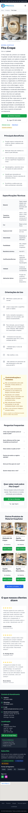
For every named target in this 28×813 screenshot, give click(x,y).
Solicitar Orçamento (15, 115)
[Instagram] (6, 776)
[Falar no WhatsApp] (25, 810)
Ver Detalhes (7, 544)
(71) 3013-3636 (8, 699)
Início (2, 10)
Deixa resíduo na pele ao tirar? (11, 448)
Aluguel (14, 803)
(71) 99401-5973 (8, 704)
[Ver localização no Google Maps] (25, 805)
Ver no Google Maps (10, 735)
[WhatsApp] (2, 776)
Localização (14, 806)
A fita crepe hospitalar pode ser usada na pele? (12, 432)
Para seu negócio (22, 803)
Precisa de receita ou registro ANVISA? (11, 456)
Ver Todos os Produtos (13, 586)
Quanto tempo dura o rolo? (10, 470)
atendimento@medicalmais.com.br (13, 709)
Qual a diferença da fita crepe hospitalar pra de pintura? (11, 441)
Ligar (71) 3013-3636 (15, 120)
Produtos (7, 10)
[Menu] (25, 5)
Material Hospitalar (7, 45)
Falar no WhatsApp (15, 499)
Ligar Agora (15, 504)
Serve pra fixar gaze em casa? (11, 464)
